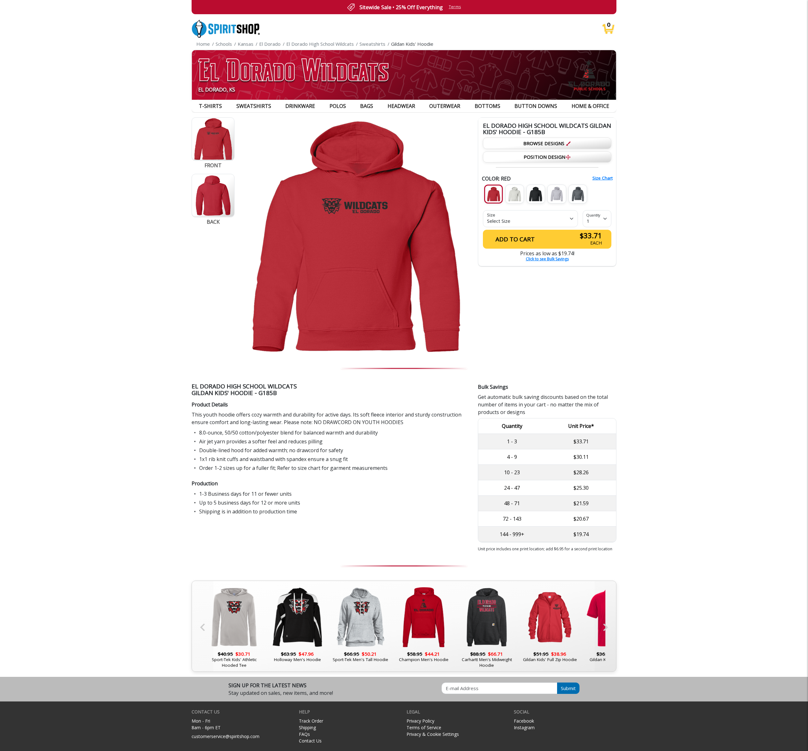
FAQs (304, 734)
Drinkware (300, 106)
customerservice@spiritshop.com (225, 736)
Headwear (401, 106)
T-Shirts (210, 106)
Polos (338, 106)
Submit (568, 688)
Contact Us (310, 741)
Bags (366, 106)
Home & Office (590, 106)
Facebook (524, 721)
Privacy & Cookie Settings (433, 734)
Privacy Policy (420, 721)
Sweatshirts (253, 106)
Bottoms (487, 106)
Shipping (307, 727)
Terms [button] (455, 6)
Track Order (311, 721)
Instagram (524, 727)
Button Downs (535, 106)
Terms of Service (424, 727)
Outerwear (444, 106)
